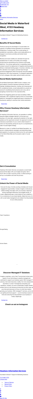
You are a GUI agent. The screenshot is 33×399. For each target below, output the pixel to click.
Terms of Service (9, 382)
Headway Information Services (13, 371)
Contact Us (4, 38)
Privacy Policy (8, 386)
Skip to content (4, 1)
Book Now (4, 103)
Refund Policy (8, 384)
